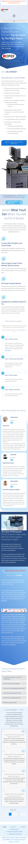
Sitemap (17, 841)
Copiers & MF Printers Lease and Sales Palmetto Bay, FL (14, 797)
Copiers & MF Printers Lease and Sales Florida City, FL (14, 738)
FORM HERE (8, 350)
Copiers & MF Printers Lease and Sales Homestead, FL (14, 758)
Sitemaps (11, 841)
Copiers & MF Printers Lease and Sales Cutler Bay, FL (14, 778)
